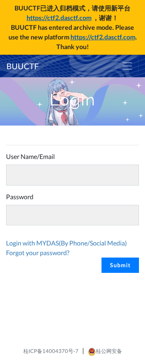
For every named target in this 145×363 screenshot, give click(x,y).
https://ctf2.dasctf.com (59, 17)
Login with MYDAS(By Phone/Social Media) (66, 243)
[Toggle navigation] (127, 66)
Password (19, 196)
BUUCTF (22, 66)
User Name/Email (30, 156)
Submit (120, 265)
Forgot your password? (37, 252)
